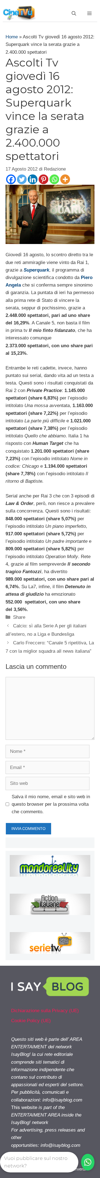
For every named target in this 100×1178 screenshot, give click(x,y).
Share (19, 617)
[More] (65, 179)
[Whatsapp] (54, 179)
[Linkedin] (33, 179)
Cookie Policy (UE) (31, 1020)
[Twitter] (22, 179)
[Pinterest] (43, 179)
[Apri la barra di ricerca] (74, 14)
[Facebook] (11, 179)
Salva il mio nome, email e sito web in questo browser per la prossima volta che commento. (51, 804)
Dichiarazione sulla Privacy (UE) (45, 1010)
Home (12, 37)
